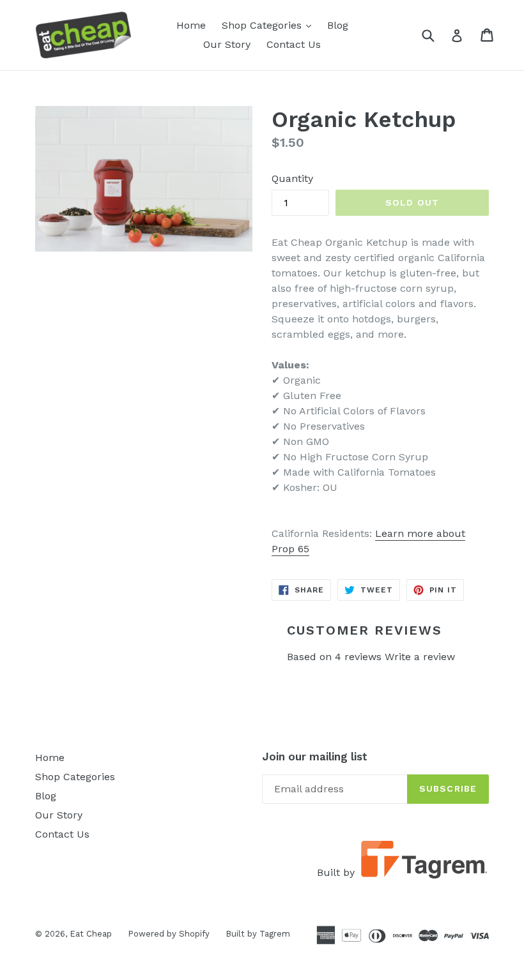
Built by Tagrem (258, 934)
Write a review (420, 657)
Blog (337, 25)
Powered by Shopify (169, 934)
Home (191, 25)
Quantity (292, 178)
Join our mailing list (314, 756)
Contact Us (293, 44)
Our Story (226, 44)
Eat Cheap (91, 934)
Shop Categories (270, 25)
